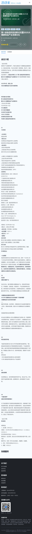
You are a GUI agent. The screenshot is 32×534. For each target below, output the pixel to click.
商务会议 (3, 478)
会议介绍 (3, 51)
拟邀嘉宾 (9, 51)
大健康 (23, 70)
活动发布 (3, 482)
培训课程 (3, 480)
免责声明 (3, 471)
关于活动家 (4, 466)
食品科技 (23, 74)
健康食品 (24, 66)
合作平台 (3, 468)
